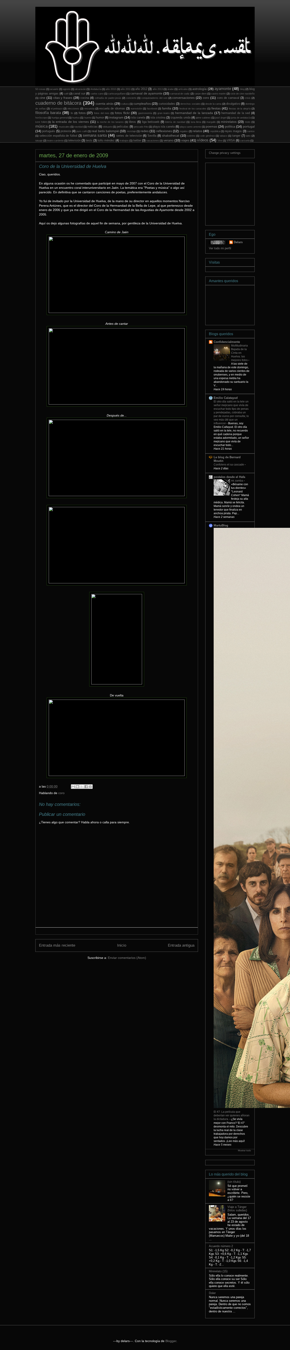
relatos (197, 131)
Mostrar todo (244, 1150)
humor (100, 117)
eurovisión (136, 108)
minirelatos (229, 122)
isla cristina (157, 117)
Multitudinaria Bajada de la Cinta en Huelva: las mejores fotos (239, 353)
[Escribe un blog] (77, 786)
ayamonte (223, 89)
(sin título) (234, 1181)
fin (72, 113)
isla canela (138, 117)
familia (166, 108)
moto (247, 122)
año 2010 (111, 89)
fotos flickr (122, 113)
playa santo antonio (190, 126)
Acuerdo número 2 (221, 1246)
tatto (248, 135)
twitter (137, 140)
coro (206, 97)
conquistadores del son (154, 98)
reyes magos (233, 131)
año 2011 (126, 89)
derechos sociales (190, 103)
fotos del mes (101, 113)
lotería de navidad (175, 122)
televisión (74, 140)
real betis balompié (105, 131)
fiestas (216, 108)
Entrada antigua (181, 945)
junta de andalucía (241, 117)
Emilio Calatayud (226, 398)
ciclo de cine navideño (242, 93)
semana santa (95, 135)
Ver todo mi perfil (220, 248)
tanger (236, 135)
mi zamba (237, 480)
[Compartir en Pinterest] (90, 786)
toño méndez (106, 140)
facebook (152, 108)
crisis (248, 98)
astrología (199, 89)
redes (144, 131)
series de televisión (129, 135)
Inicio (121, 945)
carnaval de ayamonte (146, 93)
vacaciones (152, 140)
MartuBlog (221, 525)
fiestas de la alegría (240, 108)
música (41, 126)
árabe (170, 89)
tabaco (223, 135)
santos (251, 131)
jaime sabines (203, 117)
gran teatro (163, 113)
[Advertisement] (243, 193)
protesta (65, 131)
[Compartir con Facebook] (86, 786)
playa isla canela (164, 126)
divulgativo (233, 103)
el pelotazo (57, 108)
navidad (78, 126)
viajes (185, 140)
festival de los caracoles (193, 108)
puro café (81, 131)
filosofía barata (48, 113)
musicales (64, 126)
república (215, 131)
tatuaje (39, 140)
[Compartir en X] (82, 786)
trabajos (124, 140)
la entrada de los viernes (70, 122)
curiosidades (167, 103)
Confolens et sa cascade (229, 464)
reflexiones (164, 131)
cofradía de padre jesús (108, 98)
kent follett (41, 122)
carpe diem (200, 93)
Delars (238, 242)
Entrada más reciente (57, 945)
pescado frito (141, 126)
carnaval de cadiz (180, 93)
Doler (212, 1293)
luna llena (196, 122)
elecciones (73, 108)
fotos (82, 113)
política (230, 126)
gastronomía (145, 113)
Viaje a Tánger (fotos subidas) (237, 1208)
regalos (184, 131)
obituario (107, 126)
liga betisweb (151, 122)
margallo (211, 122)
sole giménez (207, 135)
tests (89, 140)
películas (122, 126)
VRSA (231, 140)
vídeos (202, 140)
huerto (87, 117)
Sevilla (151, 135)
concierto (131, 98)
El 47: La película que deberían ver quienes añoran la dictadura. (231, 1115)
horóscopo (41, 117)
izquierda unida (180, 117)
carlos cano (97, 93)
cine (42, 97)
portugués (48, 131)
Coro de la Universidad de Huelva (72, 166)
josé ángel (220, 117)
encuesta (89, 108)
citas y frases (62, 97)
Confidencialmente (227, 342)
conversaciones (183, 97)
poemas (211, 126)
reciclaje (131, 131)
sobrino (191, 135)
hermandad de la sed (235, 113)
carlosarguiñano (117, 93)
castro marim (218, 93)
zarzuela (245, 140)
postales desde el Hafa (229, 477)
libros (132, 122)
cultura (125, 103)
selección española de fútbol (58, 135)
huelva (76, 117)
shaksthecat (170, 135)
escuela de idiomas (112, 108)
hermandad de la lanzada (194, 113)
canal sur (79, 93)
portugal (249, 126)
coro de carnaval (228, 97)
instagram (116, 117)
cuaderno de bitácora (58, 103)
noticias (92, 126)
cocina (84, 97)
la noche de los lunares (110, 122)
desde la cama (213, 103)
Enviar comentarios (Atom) (127, 958)
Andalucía (95, 89)
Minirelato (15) (218, 1271)
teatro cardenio (55, 140)
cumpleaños (142, 103)
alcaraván (80, 89)
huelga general (60, 117)
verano (169, 140)
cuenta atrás (105, 103)
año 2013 (158, 89)
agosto (66, 89)
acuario (54, 89)
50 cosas (40, 89)
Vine (220, 140)
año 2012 (141, 89)
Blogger (170, 1341)
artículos (183, 89)
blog (242, 89)
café (66, 93)
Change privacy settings (225, 153)
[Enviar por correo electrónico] (73, 786)
